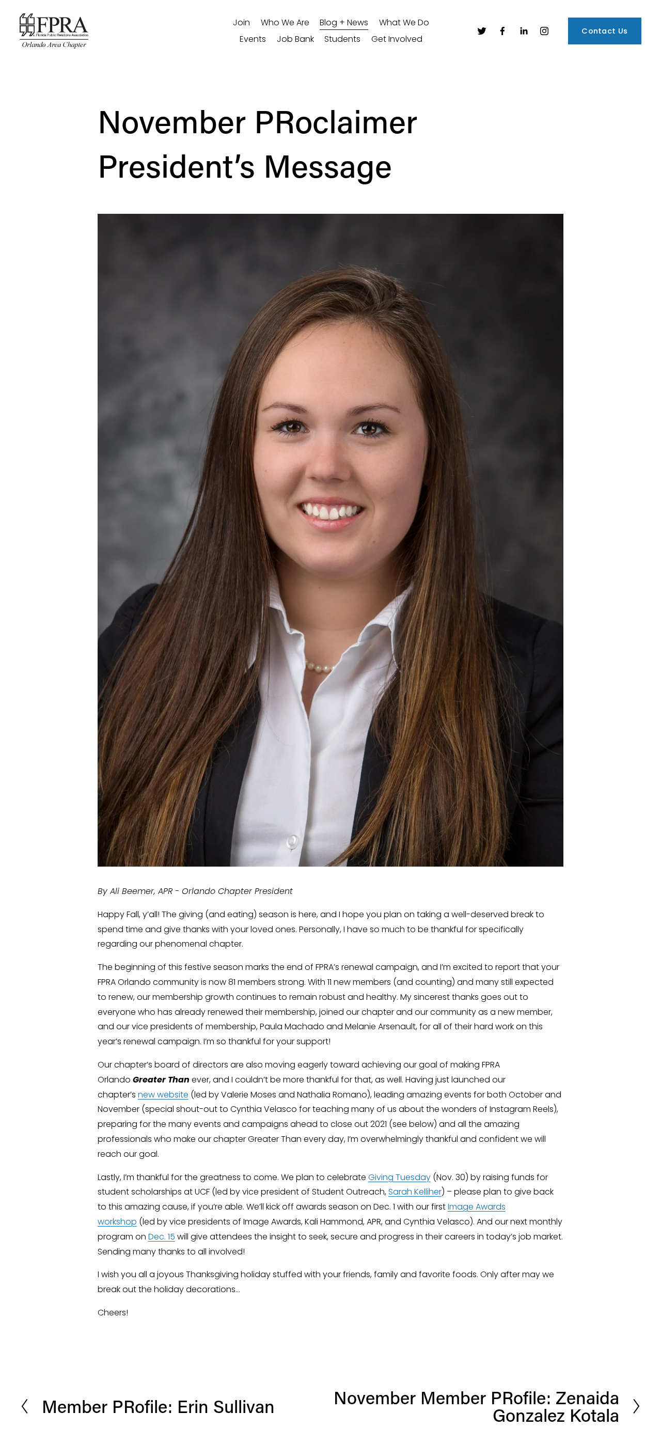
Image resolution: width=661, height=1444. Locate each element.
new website (163, 1095)
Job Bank (295, 39)
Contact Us (604, 31)
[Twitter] (482, 31)
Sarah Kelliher (415, 1192)
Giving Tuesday (399, 1177)
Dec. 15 (161, 1237)
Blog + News (344, 22)
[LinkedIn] (523, 31)
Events (253, 39)
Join (241, 22)
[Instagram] (544, 31)
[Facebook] (502, 31)
